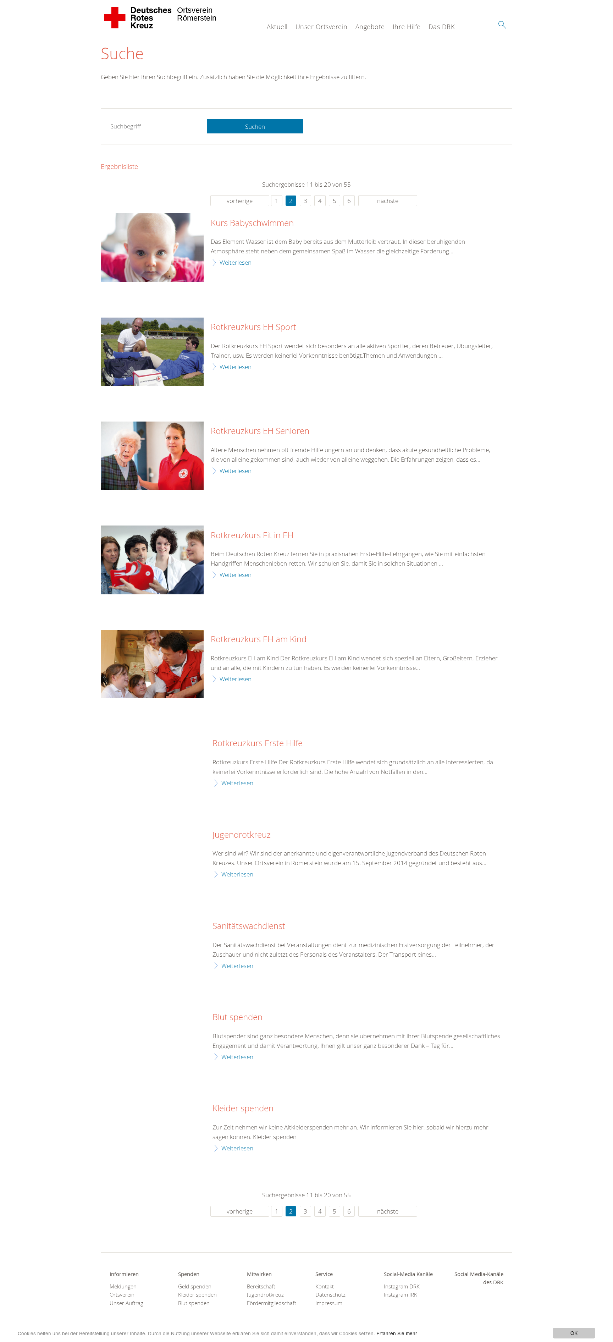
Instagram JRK (400, 1294)
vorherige (240, 201)
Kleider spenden (243, 1108)
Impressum (328, 1303)
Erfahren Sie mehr (396, 1333)
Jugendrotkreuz (241, 835)
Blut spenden (237, 1017)
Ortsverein (122, 1294)
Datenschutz (330, 1294)
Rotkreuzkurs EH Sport (253, 327)
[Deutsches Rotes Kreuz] (138, 17)
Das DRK (442, 26)
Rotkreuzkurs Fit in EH (252, 535)
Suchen (255, 126)
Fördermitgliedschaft (271, 1303)
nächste (387, 201)
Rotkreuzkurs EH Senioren (260, 431)
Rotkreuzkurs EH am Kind (258, 639)
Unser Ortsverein (322, 26)
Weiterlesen (236, 262)
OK (574, 1332)
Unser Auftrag (126, 1303)
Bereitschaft (261, 1286)
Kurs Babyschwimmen (252, 223)
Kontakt (324, 1286)
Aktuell (277, 26)
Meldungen (123, 1286)
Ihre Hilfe (407, 26)
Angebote (370, 26)
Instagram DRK (402, 1286)
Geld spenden (194, 1286)
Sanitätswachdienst (248, 926)
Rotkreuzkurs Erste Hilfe (257, 743)
